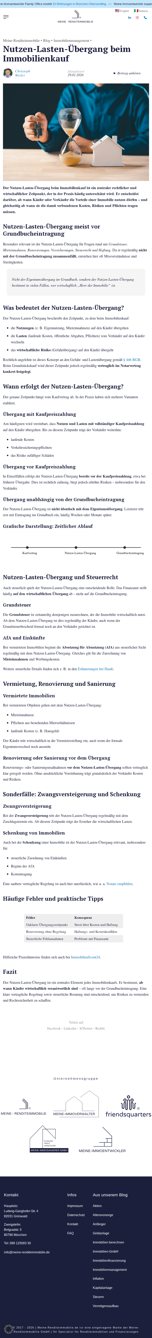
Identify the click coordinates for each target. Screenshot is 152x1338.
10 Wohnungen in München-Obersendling (70, 4)
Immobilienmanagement (71, 40)
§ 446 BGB (131, 359)
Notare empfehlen (119, 883)
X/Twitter (85, 1028)
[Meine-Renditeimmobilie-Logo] (75, 16)
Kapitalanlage (102, 1287)
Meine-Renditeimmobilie (21, 40)
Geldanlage (101, 1233)
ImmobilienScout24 (85, 956)
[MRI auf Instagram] (137, 17)
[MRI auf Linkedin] (129, 17)
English (124, 10)
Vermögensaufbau (106, 1306)
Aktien (97, 1206)
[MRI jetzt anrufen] (145, 18)
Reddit (100, 1028)
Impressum (75, 1206)
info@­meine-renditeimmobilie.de (27, 1252)
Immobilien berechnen (108, 1242)
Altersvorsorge (103, 1215)
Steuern (98, 1297)
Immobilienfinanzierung (109, 1260)
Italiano (143, 10)
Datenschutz (76, 1215)
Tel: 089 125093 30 (17, 1243)
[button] (8, 1329)
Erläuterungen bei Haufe (95, 668)
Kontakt (72, 1224)
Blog (46, 40)
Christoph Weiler (22, 73)
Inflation (98, 1278)
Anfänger (99, 1224)
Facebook (54, 1028)
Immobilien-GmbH (105, 1251)
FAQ (70, 1233)
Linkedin (70, 1028)
